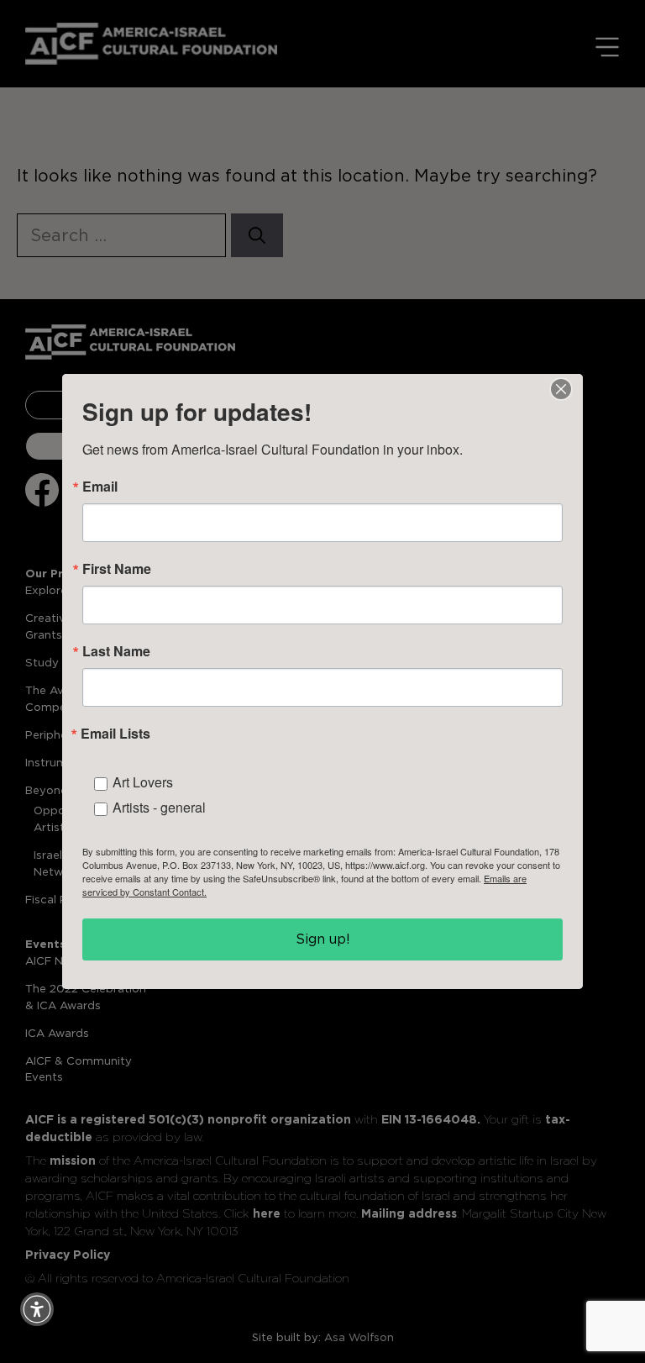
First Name (116, 569)
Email (100, 486)
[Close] (561, 389)
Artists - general (159, 807)
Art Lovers (143, 782)
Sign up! (323, 939)
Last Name (116, 651)
